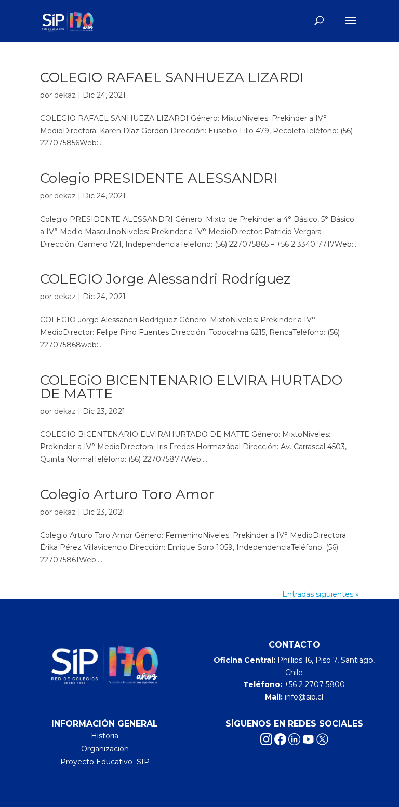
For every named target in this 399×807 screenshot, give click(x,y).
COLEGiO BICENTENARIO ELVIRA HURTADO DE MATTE (191, 387)
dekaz (65, 95)
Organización (105, 749)
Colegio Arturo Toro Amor (127, 494)
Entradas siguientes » (320, 594)
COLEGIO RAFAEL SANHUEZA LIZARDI (172, 77)
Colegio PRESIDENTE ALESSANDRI (158, 178)
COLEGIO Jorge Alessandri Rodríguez (165, 279)
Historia (104, 736)
